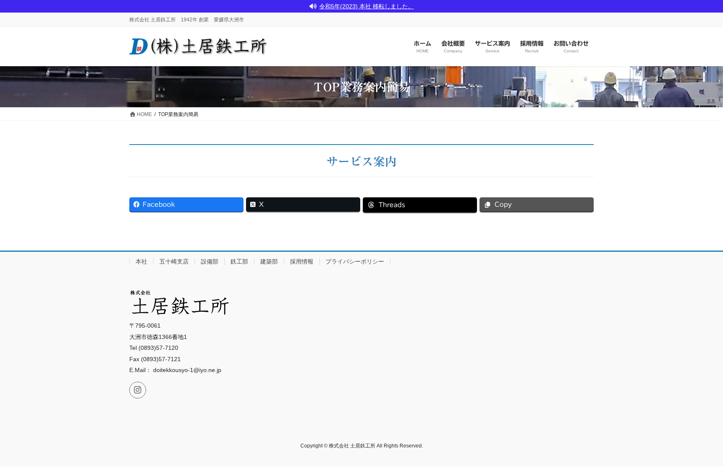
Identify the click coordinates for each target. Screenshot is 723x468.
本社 (141, 261)
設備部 (209, 261)
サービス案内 (361, 161)
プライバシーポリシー (355, 261)
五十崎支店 (174, 261)
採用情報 (301, 261)
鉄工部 (239, 261)
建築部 (269, 261)
